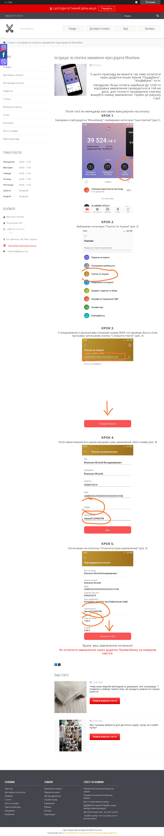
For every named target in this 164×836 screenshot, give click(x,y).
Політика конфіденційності (104, 833)
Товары (7, 67)
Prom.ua (98, 830)
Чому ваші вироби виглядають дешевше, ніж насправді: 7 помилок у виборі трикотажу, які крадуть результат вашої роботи (125, 689)
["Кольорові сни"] (9, 28)
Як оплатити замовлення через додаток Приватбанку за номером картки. (107, 651)
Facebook (9, 814)
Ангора (47, 810)
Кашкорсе (49, 803)
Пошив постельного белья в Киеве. (98, 796)
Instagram (10, 810)
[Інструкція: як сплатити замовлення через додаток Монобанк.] (70, 80)
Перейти (106, 8)
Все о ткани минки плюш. (96, 801)
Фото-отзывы (12, 803)
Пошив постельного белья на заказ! (99, 790)
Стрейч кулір (50, 799)
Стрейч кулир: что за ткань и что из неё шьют (101, 817)
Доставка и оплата (13, 74)
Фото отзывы (10, 130)
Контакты (149, 28)
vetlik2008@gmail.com (18, 251)
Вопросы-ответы (12, 106)
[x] (59, 665)
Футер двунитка (52, 795)
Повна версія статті (105, 700)
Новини (9, 795)
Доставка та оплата (100, 28)
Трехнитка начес (53, 788)
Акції (125, 28)
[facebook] (55, 665)
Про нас (9, 788)
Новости (7, 90)
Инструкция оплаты (13, 82)
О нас (6, 114)
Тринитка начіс (52, 792)
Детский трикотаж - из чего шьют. (101, 811)
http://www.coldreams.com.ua (22, 245)
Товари (72, 28)
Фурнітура (49, 814)
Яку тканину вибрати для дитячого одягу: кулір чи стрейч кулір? (124, 726)
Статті (8, 799)
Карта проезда (11, 138)
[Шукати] (157, 16)
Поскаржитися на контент (77, 833)
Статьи (11, 42)
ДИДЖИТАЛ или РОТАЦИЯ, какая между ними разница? (100, 807)
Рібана (47, 806)
